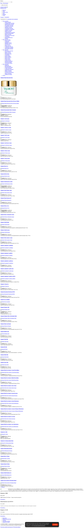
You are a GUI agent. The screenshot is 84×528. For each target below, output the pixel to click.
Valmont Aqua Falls (4, 362)
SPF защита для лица (9, 25)
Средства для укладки (9, 72)
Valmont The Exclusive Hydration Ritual (8, 480)
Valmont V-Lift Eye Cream (5, 127)
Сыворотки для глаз (9, 46)
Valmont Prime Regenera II (5, 198)
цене (13, 19)
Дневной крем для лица (9, 23)
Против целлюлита (9, 61)
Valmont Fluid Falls (4, 354)
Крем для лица (8, 22)
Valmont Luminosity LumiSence (6, 260)
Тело (4, 13)
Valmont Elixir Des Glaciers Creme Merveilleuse (9, 370)
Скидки (4, 520)
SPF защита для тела (9, 50)
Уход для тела (5, 49)
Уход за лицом (5, 21)
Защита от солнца (8, 74)
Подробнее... (2, 499)
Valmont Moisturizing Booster (6, 448)
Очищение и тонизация (9, 29)
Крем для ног (7, 59)
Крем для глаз (7, 40)
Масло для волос (8, 73)
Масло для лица (8, 34)
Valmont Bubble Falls (4, 331)
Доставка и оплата (6, 521)
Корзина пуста (3, 8)
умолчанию (9, 19)
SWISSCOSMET (3, 7)
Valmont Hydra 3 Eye (4, 205)
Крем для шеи (7, 55)
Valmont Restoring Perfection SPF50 (7, 291)
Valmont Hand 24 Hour (5, 463)
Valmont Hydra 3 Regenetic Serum (7, 214)
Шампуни (7, 65)
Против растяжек (8, 62)
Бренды (4, 10)
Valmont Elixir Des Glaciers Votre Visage (8, 385)
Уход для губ (7, 44)
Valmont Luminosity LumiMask (6, 245)
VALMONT (7, 17)
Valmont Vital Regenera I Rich (6, 181)
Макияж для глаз (8, 43)
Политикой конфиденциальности (39, 525)
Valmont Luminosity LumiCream (6, 268)
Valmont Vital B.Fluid (4, 222)
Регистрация (5, 3)
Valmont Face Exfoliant (5, 299)
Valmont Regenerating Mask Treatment (8, 109)
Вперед (3, 487)
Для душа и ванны (8, 63)
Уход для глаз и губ (6, 39)
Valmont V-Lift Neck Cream (5, 142)
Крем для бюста (8, 56)
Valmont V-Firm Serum (5, 158)
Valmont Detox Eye (4, 166)
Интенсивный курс (9, 37)
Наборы (6, 38)
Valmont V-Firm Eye (4, 284)
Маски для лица (8, 31)
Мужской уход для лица (9, 35)
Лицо (4, 11)
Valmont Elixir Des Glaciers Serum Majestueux (9, 401)
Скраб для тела (8, 60)
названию (16, 19)
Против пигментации (9, 33)
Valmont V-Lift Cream (4, 135)
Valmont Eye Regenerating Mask (6, 440)
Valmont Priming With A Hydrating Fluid (8, 316)
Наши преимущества (7, 519)
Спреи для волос (8, 68)
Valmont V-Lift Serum (4, 118)
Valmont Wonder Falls (4, 307)
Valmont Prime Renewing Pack (6, 77)
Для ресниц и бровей (9, 47)
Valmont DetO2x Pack (4, 173)
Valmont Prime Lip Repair (5, 323)
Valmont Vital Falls (4, 339)
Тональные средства (9, 28)
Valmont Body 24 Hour (4, 456)
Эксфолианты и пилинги (10, 32)
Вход (1, 3)
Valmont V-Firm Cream (5, 150)
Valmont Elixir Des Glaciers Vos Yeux (7, 416)
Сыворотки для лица (9, 26)
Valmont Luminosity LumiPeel (6, 253)
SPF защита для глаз (9, 48)
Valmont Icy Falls (3, 431)
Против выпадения (9, 67)
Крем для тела (8, 51)
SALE (4, 15)
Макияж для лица (8, 27)
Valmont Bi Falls (3, 346)
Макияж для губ (8, 42)
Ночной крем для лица (9, 24)
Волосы (4, 14)
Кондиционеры (8, 66)
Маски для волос (8, 70)
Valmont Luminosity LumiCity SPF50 (7, 276)
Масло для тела (8, 52)
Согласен (55, 524)
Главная (2, 17)
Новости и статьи (6, 522)
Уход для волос (6, 64)
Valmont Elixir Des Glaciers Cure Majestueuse (9, 424)
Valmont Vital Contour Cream (6, 237)
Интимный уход (8, 53)
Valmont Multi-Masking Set (5, 472)
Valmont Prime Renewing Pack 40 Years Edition (9, 101)
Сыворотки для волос (9, 69)
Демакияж (7, 41)
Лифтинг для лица (8, 30)
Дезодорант (7, 54)
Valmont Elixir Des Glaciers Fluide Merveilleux (9, 377)
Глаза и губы (5, 12)
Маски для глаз (8, 45)
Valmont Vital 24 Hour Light (6, 190)
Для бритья (7, 36)
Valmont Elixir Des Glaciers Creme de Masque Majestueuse (12, 408)
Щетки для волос (8, 71)
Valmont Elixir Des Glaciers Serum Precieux (9, 393)
